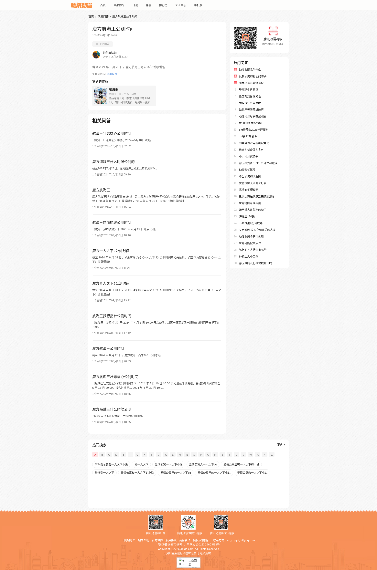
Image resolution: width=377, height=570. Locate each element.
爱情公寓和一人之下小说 (252, 472)
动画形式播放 (247, 169)
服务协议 (171, 540)
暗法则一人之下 (104, 472)
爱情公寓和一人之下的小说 (137, 472)
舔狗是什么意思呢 (250, 103)
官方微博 (157, 540)
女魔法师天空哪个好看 (252, 183)
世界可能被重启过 (250, 243)
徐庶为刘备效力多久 (251, 149)
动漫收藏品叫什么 (250, 69)
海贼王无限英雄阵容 (251, 109)
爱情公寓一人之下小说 (168, 464)
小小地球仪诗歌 (248, 156)
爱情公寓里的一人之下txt (175, 472)
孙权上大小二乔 (248, 256)
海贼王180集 (247, 216)
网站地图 (129, 540)
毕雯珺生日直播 (248, 89)
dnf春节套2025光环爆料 (253, 129)
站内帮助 (143, 540)
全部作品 (118, 5)
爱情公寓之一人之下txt (203, 464)
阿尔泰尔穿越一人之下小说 (111, 464)
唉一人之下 (141, 464)
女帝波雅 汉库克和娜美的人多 (257, 229)
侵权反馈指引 (201, 540)
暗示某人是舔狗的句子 (252, 209)
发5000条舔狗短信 (250, 123)
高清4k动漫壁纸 (248, 189)
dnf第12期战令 (248, 136)
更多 (280, 444)
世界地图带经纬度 (250, 203)
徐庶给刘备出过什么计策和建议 (258, 163)
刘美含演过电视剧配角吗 (254, 143)
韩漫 (148, 5)
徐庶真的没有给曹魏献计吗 (255, 263)
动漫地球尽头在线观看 (252, 116)
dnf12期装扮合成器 (251, 223)
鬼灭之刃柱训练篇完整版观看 (257, 196)
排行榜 (163, 5)
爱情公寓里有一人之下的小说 (241, 464)
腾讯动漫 (81, 5)
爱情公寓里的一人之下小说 (214, 472)
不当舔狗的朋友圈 (250, 176)
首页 (103, 5)
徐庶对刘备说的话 (250, 96)
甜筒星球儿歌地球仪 (251, 83)
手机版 (198, 5)
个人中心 (180, 5)
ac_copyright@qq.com (241, 540)
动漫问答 (103, 16)
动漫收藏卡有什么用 (251, 236)
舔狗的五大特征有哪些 (252, 249)
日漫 (135, 5)
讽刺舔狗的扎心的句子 (252, 76)
